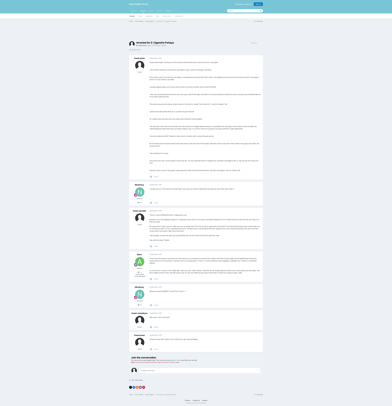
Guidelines (149, 16)
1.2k (140, 272)
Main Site (134, 11)
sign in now (176, 360)
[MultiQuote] (151, 176)
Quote (156, 176)
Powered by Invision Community (196, 403)
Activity (159, 11)
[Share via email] (140, 387)
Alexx (139, 254)
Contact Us (196, 400)
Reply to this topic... (148, 370)
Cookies (204, 400)
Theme (187, 400)
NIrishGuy (139, 185)
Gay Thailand (161, 45)
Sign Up (258, 4)
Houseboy (168, 11)
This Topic (252, 11)
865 (140, 202)
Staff (157, 16)
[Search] (260, 10)
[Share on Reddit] (137, 387)
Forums (132, 16)
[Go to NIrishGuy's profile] (139, 192)
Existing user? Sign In (243, 4)
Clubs (140, 16)
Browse (142, 11)
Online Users (167, 16)
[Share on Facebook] (133, 387)
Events (151, 11)
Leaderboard (179, 16)
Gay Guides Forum (138, 4)
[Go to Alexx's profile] (139, 261)
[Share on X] (130, 387)
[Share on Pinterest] (143, 387)
